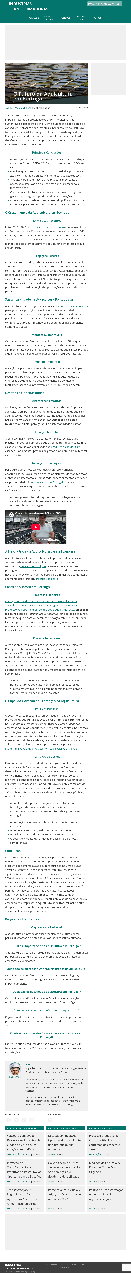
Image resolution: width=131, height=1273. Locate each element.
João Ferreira (15, 1076)
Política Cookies (51, 1264)
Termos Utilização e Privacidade (71, 1264)
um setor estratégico (33, 566)
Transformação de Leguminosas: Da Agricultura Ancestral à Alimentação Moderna (22, 1196)
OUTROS (93, 1181)
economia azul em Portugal (46, 482)
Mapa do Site (65, 1267)
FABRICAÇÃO (95, 1154)
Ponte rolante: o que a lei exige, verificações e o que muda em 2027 (65, 1194)
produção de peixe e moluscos (48, 227)
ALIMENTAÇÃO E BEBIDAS (18, 107)
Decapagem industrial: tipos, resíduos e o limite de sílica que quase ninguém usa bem (64, 1142)
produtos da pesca (46, 578)
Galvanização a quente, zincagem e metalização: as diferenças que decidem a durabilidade (64, 1169)
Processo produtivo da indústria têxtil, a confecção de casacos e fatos (104, 1142)
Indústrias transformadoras (28, 6)
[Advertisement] (65, 42)
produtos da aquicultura (65, 447)
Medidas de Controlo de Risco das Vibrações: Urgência (105, 1167)
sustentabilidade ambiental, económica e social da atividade (41, 748)
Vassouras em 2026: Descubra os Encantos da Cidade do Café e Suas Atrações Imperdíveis (23, 1142)
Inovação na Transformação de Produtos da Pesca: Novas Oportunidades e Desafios (24, 1169)
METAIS (51, 1154)
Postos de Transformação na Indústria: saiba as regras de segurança (106, 1194)
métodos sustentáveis (74, 306)
